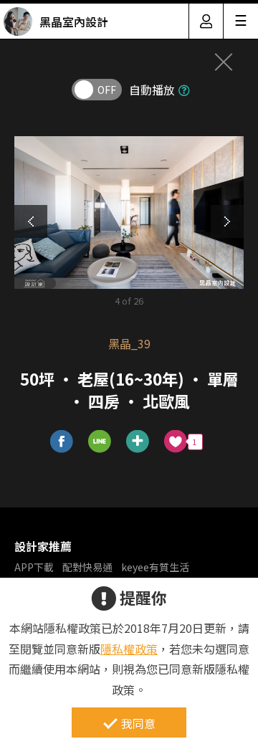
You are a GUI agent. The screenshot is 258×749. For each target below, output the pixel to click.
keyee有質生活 (155, 567)
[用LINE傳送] (100, 442)
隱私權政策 (129, 648)
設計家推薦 (43, 546)
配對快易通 (87, 567)
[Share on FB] (62, 442)
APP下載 (34, 567)
